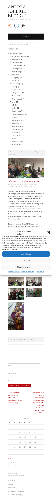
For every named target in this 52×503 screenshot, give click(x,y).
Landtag (12, 75)
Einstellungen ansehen (26, 267)
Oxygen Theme (19, 476)
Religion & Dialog (17, 141)
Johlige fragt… (16, 93)
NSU (13, 138)
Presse (14, 96)
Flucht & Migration (18, 114)
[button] (48, 232)
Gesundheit (15, 123)
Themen (12, 102)
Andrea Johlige (12, 184)
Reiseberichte (16, 99)
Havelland (15, 59)
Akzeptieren (26, 254)
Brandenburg (14, 53)
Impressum (40, 271)
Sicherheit (15, 144)
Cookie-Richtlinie (14, 271)
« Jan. (10, 458)
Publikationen (14, 84)
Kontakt (11, 484)
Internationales (17, 129)
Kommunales (16, 132)
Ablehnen (26, 260)
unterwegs (15, 69)
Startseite (22, 152)
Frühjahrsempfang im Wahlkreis (23, 181)
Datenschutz (16, 111)
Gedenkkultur (16, 120)
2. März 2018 (22, 184)
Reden (14, 81)
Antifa (13, 108)
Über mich (11, 481)
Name (10, 365)
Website (10, 381)
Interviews (15, 90)
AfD (13, 105)
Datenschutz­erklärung (28, 271)
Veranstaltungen (17, 72)
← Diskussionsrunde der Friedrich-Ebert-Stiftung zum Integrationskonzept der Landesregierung (15, 398)
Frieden (14, 117)
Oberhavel (15, 62)
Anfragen (15, 78)
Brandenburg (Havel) (19, 56)
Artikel (14, 87)
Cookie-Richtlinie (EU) (15, 495)
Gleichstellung (16, 126)
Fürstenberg (18, 65)
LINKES (14, 135)
